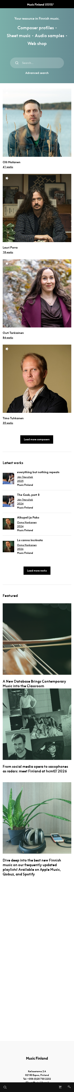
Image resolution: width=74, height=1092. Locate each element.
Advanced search (37, 73)
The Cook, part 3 (28, 494)
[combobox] (37, 62)
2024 (20, 503)
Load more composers (37, 439)
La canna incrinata (30, 540)
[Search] (5, 1087)
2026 (20, 549)
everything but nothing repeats (38, 472)
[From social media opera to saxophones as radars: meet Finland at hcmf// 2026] (37, 724)
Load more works (37, 570)
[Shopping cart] (60, 1087)
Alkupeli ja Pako (28, 517)
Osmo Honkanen (27, 522)
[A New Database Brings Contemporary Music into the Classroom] (37, 639)
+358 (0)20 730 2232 (39, 1078)
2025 (20, 481)
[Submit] (17, 63)
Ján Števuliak (25, 477)
